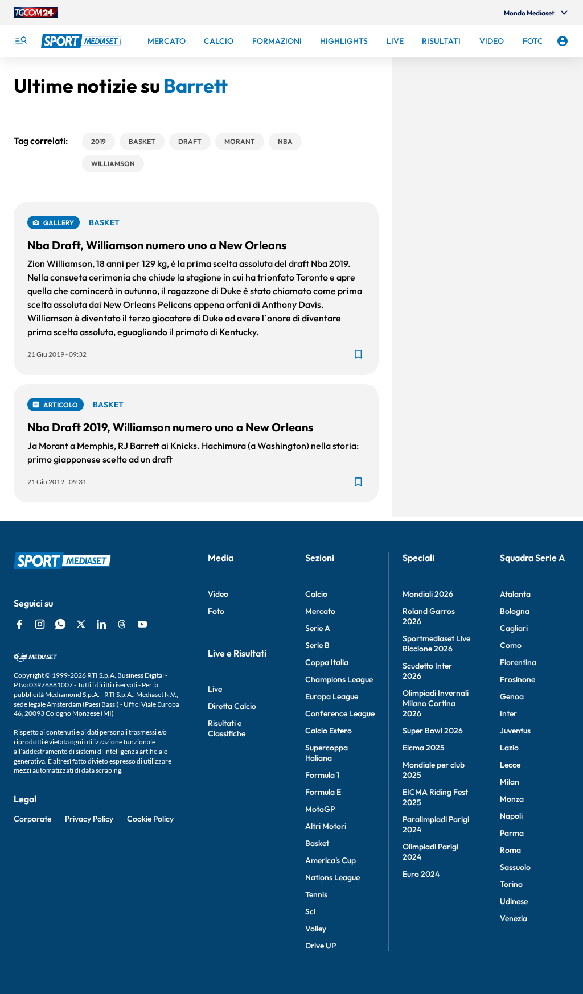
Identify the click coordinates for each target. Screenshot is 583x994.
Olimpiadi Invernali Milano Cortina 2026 (436, 703)
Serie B (317, 645)
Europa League (331, 696)
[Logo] (82, 41)
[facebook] (19, 624)
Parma (512, 833)
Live (215, 689)
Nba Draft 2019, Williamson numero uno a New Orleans (170, 427)
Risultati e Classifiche (226, 728)
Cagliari (514, 628)
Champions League (339, 679)
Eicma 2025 (424, 748)
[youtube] (142, 624)
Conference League (340, 713)
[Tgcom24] (36, 12)
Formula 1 (322, 775)
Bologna (514, 611)
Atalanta (515, 594)
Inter (508, 713)
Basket (317, 843)
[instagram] (40, 624)
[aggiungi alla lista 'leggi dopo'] (358, 354)
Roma (510, 850)
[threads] (122, 624)
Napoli (511, 816)
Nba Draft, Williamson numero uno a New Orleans (156, 245)
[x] (81, 624)
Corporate (32, 819)
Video (218, 594)
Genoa (512, 696)
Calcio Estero (328, 730)
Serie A (317, 628)
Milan (509, 782)
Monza (512, 799)
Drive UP (320, 946)
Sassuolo (515, 867)
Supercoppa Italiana (326, 753)
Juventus (515, 730)
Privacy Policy (89, 819)
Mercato (320, 611)
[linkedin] (101, 624)
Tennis (316, 894)
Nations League (332, 877)
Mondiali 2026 (428, 594)
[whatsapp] (60, 624)
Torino (511, 884)
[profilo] (562, 41)
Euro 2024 (421, 874)
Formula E (323, 792)
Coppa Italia (326, 662)
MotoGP (320, 809)
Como (511, 645)
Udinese (514, 901)
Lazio (509, 748)
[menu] (20, 41)
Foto (216, 611)
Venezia (513, 918)
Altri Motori (325, 826)
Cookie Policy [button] (150, 819)
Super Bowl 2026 (433, 730)
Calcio (316, 594)
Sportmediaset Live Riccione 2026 (436, 643)
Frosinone (517, 679)
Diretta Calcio (232, 706)
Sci (310, 911)
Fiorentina (518, 662)
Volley (315, 928)
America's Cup (330, 860)
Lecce (510, 765)
